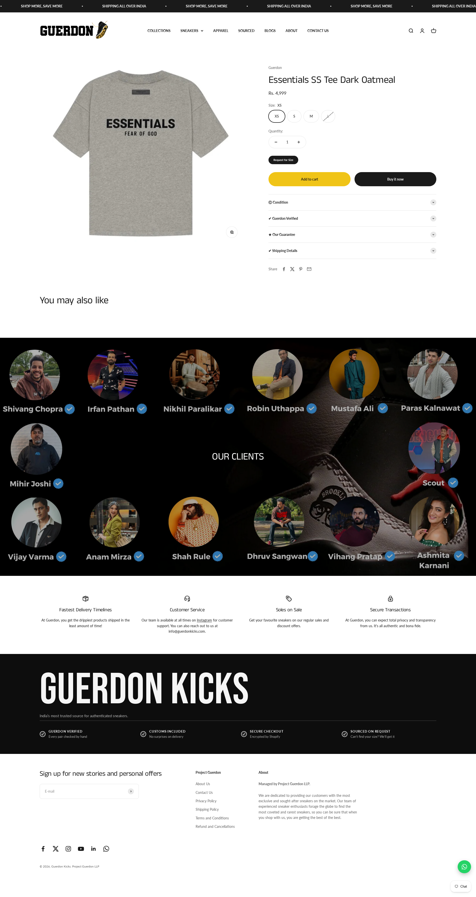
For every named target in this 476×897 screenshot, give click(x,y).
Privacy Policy (206, 801)
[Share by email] (309, 269)
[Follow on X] (55, 848)
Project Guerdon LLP (85, 866)
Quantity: (275, 131)
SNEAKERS (189, 31)
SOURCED (246, 31)
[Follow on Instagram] (68, 848)
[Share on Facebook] (284, 269)
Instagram (204, 620)
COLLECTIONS (159, 31)
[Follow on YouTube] (81, 848)
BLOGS (270, 31)
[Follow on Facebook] (43, 848)
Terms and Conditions (212, 818)
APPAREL (220, 31)
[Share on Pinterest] (301, 269)
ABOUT (292, 31)
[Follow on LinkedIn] (93, 848)
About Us (203, 784)
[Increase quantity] (299, 142)
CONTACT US (318, 31)
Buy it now (395, 179)
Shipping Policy (207, 809)
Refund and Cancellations (215, 826)
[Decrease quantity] (276, 142)
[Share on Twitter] (292, 269)
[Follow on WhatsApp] (106, 848)
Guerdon (275, 67)
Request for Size (283, 159)
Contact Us (204, 792)
